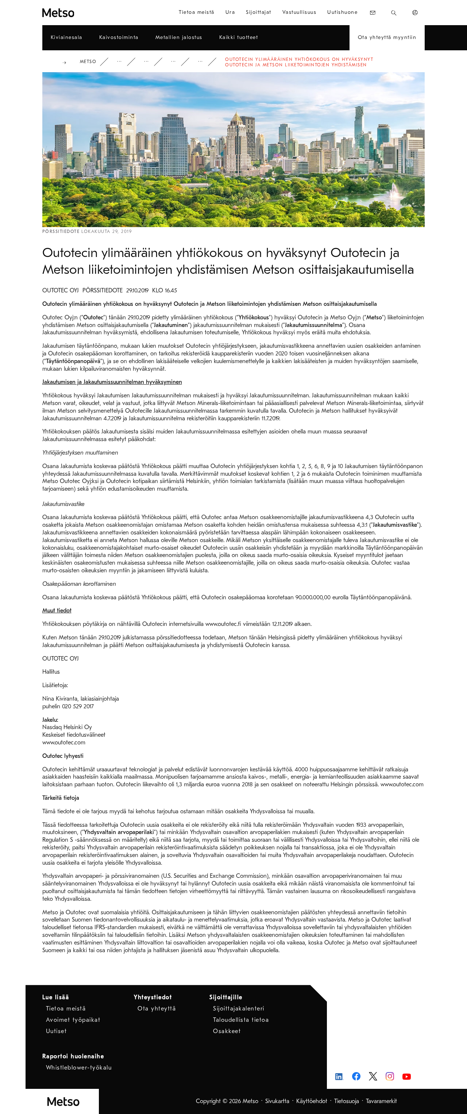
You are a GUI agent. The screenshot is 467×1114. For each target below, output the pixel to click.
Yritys (124, 62)
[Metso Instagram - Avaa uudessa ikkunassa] (390, 1076)
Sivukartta (277, 1101)
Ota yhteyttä (157, 1008)
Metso (88, 61)
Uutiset (178, 62)
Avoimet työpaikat (73, 1020)
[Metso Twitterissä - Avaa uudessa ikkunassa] (373, 1076)
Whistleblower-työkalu (79, 1067)
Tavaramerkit (381, 1101)
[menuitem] (196, 12)
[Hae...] (393, 12)
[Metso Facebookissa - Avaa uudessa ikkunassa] (356, 1076)
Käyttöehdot (311, 1101)
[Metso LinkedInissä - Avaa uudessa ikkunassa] (339, 1076)
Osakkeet (227, 1031)
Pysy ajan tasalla (151, 62)
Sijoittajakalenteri (239, 1008)
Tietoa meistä (66, 1008)
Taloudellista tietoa (241, 1020)
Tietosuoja (346, 1101)
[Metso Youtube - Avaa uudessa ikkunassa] (406, 1076)
